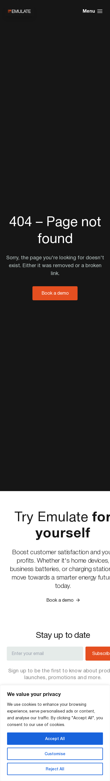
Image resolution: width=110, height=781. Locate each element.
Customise (55, 754)
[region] (55, 733)
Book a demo (55, 293)
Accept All (55, 738)
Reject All (55, 769)
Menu (89, 11)
